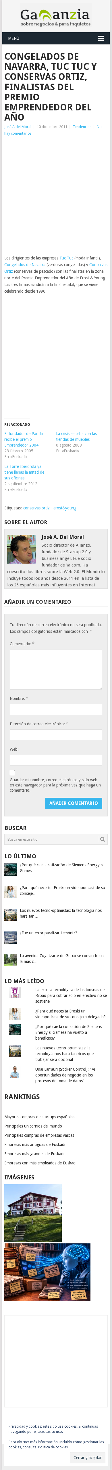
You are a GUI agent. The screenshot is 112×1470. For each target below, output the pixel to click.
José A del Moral (17, 127)
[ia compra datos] (47, 1299)
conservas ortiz (36, 508)
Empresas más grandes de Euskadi (34, 1153)
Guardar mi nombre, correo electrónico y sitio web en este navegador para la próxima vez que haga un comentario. (55, 785)
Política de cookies (53, 1447)
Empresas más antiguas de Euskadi (34, 1144)
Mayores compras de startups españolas (39, 1117)
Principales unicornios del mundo (33, 1126)
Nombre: (19, 698)
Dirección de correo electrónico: (38, 723)
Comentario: (22, 643)
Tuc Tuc (66, 258)
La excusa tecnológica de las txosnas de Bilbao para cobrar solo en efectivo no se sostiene (71, 995)
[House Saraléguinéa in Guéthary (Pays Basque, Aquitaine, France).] (33, 1240)
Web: (14, 749)
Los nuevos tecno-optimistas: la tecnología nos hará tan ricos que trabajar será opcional (64, 1054)
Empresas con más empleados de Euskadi (40, 1163)
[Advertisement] (56, 196)
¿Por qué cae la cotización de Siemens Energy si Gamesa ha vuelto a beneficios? (68, 1032)
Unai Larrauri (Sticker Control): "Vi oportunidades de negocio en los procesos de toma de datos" (65, 1075)
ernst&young (64, 508)
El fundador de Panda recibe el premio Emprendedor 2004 (23, 439)
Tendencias (82, 127)
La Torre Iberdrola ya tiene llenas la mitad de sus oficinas (24, 472)
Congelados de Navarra (24, 264)
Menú (13, 38)
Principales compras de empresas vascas (39, 1135)
